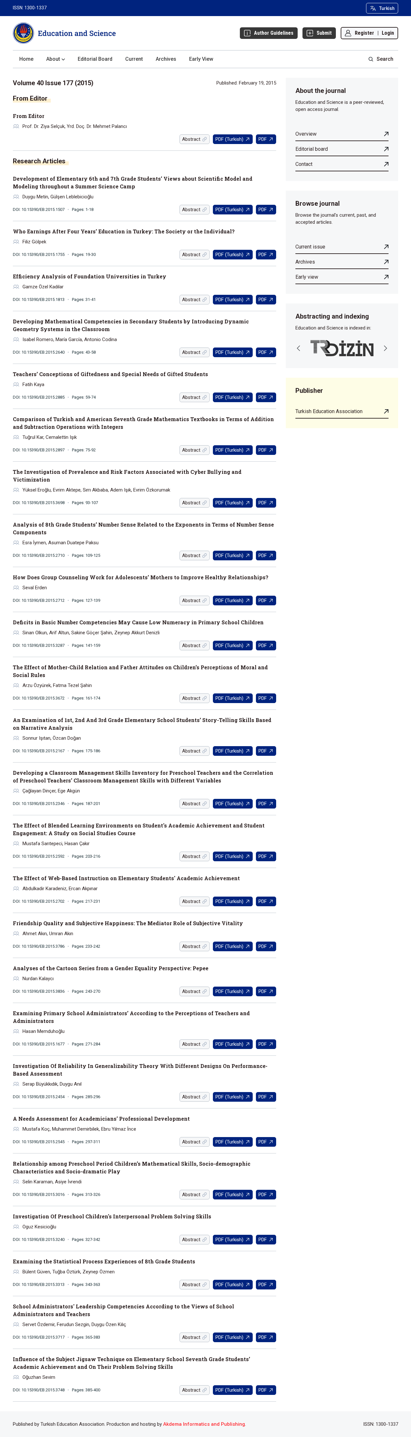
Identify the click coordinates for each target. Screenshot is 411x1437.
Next (385, 348)
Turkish (387, 8)
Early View (201, 59)
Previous (298, 348)
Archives (166, 59)
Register (364, 33)
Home (26, 59)
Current (134, 59)
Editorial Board (95, 59)
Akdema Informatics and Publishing (204, 1424)
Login (388, 33)
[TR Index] (342, 348)
